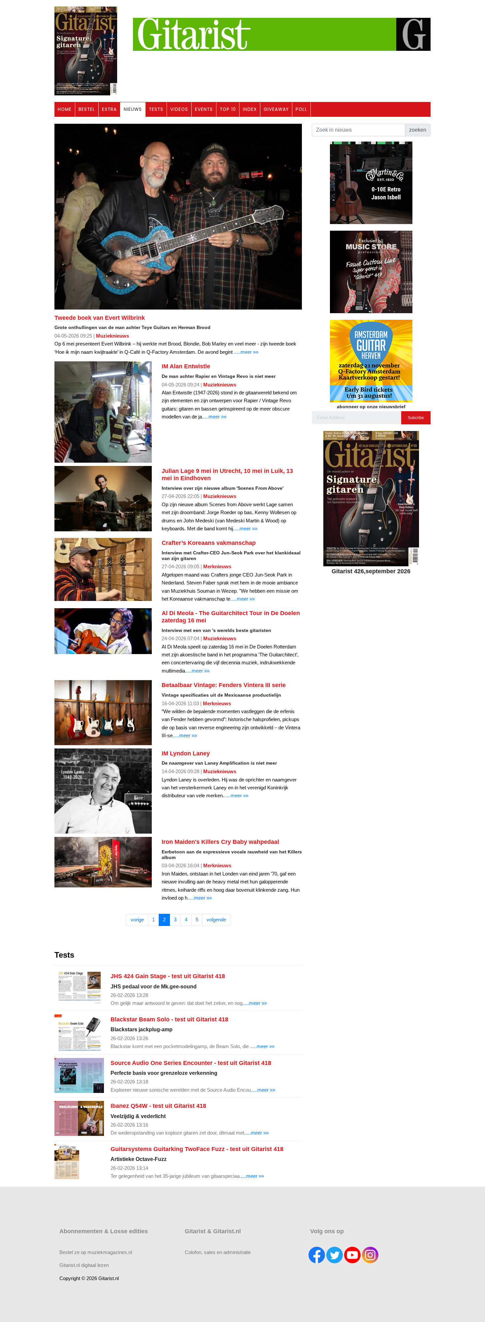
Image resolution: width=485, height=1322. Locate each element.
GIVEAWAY (276, 109)
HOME (65, 109)
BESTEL (87, 109)
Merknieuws (217, 566)
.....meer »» (246, 352)
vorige (137, 919)
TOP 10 (228, 109)
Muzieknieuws (112, 336)
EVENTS (204, 109)
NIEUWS (133, 109)
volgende (216, 919)
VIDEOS (179, 109)
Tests (64, 954)
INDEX (250, 109)
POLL (301, 109)
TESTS (156, 109)
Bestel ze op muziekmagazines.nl (95, 1252)
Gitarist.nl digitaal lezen (84, 1265)
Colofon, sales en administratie (218, 1252)
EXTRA (109, 109)
